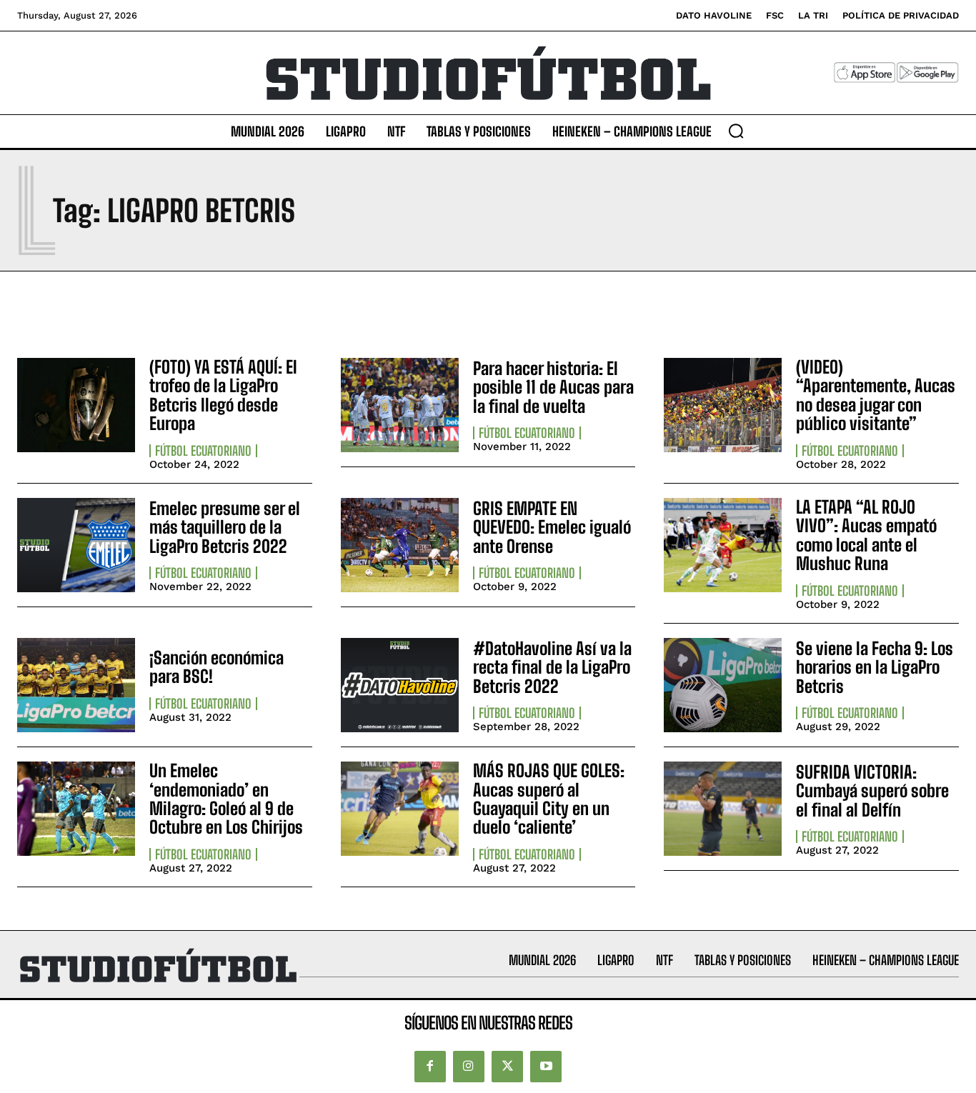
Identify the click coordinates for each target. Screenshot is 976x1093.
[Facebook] (430, 1066)
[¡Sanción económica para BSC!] (76, 685)
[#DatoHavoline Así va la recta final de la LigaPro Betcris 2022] (400, 685)
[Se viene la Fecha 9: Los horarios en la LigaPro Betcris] (723, 685)
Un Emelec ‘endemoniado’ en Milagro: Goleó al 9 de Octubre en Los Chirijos (226, 798)
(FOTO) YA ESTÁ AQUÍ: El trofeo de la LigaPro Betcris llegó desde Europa (223, 395)
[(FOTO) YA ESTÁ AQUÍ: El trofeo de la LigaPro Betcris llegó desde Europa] (76, 405)
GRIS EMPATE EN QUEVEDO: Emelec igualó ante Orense (552, 527)
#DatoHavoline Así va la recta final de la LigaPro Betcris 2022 (552, 667)
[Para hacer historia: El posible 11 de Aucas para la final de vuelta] (400, 405)
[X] (507, 1066)
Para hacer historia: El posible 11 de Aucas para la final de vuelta (553, 387)
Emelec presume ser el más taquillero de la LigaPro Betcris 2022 (224, 527)
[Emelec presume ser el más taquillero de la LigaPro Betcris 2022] (76, 545)
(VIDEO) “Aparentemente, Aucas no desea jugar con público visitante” (875, 395)
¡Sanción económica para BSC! (216, 667)
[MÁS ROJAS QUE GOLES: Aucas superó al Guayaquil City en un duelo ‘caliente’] (400, 809)
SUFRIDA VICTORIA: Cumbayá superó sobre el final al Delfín (872, 791)
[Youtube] (546, 1066)
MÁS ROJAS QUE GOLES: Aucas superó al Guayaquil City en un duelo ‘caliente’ (548, 798)
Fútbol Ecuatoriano (203, 450)
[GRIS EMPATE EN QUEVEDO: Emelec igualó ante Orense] (400, 545)
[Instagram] (468, 1066)
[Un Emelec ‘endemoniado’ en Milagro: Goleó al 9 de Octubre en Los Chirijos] (76, 809)
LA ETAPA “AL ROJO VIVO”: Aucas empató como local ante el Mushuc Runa (866, 535)
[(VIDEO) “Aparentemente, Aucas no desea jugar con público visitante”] (723, 405)
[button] (736, 131)
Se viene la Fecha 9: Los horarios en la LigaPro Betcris (874, 667)
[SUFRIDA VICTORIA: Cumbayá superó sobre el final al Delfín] (723, 809)
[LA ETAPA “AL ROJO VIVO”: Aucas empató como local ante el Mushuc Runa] (723, 545)
